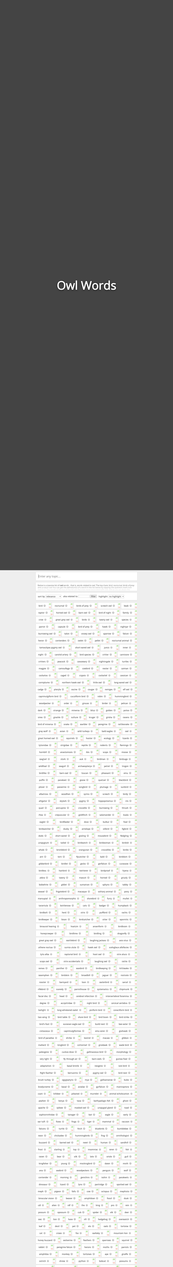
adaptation (45, 1065)
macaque (82, 891)
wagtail (43, 759)
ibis (87, 752)
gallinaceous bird (95, 1051)
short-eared (61, 835)
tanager (71, 1114)
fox (77, 1233)
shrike (69, 1037)
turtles (125, 661)
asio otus (123, 940)
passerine (61, 787)
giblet (64, 884)
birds (84, 619)
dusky (66, 828)
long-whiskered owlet (67, 1010)
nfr (85, 1219)
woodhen (65, 794)
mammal (106, 1121)
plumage (104, 787)
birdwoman (105, 842)
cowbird (86, 668)
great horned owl (46, 738)
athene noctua (45, 947)
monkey (66, 1254)
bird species (85, 654)
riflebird (42, 989)
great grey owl (63, 619)
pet (74, 1226)
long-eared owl (121, 682)
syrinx (86, 794)
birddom (123, 856)
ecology (107, 738)
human (104, 1142)
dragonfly (122, 933)
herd (64, 912)
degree (43, 1003)
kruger (92, 717)
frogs (74, 1121)
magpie (42, 668)
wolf (126, 1170)
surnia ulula (70, 947)
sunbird (124, 787)
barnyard (63, 982)
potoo (126, 710)
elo (89, 1226)
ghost (125, 1100)
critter (106, 654)
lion (55, 1219)
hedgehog (103, 1219)
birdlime (73, 933)
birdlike (42, 773)
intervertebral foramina (117, 996)
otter (105, 919)
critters (42, 661)
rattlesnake (123, 724)
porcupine (61, 807)
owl (127, 731)
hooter (89, 738)
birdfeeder (65, 821)
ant (41, 856)
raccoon (125, 1121)
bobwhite (43, 884)
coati (40, 1093)
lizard (63, 1184)
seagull (62, 766)
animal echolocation (119, 1093)
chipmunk (124, 989)
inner (125, 647)
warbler (83, 724)
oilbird (106, 828)
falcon (126, 633)
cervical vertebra (119, 1003)
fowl (125, 821)
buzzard (43, 1142)
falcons (42, 1128)
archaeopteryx (85, 766)
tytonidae (43, 745)
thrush (125, 807)
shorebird (91, 898)
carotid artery (61, 654)
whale (41, 849)
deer (127, 1212)
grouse (85, 703)
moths (106, 1247)
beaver (69, 1198)
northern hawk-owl (71, 682)
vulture (74, 717)
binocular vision (46, 1198)
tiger (89, 1121)
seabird (59, 1170)
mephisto (124, 1191)
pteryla (57, 689)
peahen (42, 1100)
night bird (92, 1003)
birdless (42, 870)
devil (57, 1226)
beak (126, 605)
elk (111, 1212)
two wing (42, 1017)
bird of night (105, 612)
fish (127, 1149)
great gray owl (46, 940)
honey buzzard (45, 1240)
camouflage (64, 668)
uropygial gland (105, 1107)
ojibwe (60, 1107)
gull (126, 1156)
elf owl (126, 689)
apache (41, 1107)
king (98, 1205)
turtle (61, 1128)
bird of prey (83, 626)
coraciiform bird (121, 1010)
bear (59, 1156)
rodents (104, 745)
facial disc (43, 996)
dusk (126, 1198)
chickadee (59, 1135)
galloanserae (106, 1079)
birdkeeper (44, 919)
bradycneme (44, 1086)
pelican (124, 703)
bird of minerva (45, 724)
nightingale (104, 661)
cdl (39, 1205)
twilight (42, 1010)
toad (126, 1107)
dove (86, 821)
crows (59, 1233)
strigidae (64, 745)
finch (79, 1128)
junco (106, 647)
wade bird (124, 1045)
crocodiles (106, 849)
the (83, 1205)
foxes (58, 1121)
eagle (107, 1114)
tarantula (43, 905)
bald (102, 856)
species (125, 619)
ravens (126, 717)
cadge (40, 689)
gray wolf (43, 731)
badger (102, 905)
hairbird (63, 870)
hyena (125, 870)
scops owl (44, 961)
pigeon (57, 1191)
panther (60, 968)
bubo (126, 1079)
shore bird (83, 1017)
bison (64, 919)
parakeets (124, 1177)
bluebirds (99, 1128)
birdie (126, 849)
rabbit (41, 1247)
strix (83, 912)
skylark (63, 801)
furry (109, 898)
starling (58, 1149)
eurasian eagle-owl (72, 1024)
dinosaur (43, 1184)
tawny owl (104, 619)
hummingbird (122, 696)
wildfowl (43, 766)
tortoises (87, 1254)
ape (106, 1254)
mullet (126, 898)
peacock (61, 661)
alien (54, 1205)
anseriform (98, 926)
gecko (83, 863)
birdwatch (83, 842)
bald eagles (107, 731)
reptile (84, 745)
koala (126, 814)
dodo (40, 835)
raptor (41, 612)
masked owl (80, 1107)
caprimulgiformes (72, 1031)
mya (87, 1079)
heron (41, 640)
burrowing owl (45, 633)
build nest (100, 1024)
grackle (56, 717)
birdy (125, 794)
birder (105, 703)
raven (41, 1156)
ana (41, 1170)
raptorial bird (71, 954)
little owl (97, 682)
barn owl (83, 612)
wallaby (96, 1233)
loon (84, 982)
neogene (99, 1065)
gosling (82, 835)
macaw (106, 1037)
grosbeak (103, 1045)
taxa (79, 1100)
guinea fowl (121, 1058)
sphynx (106, 884)
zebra (42, 877)
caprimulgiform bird (48, 696)
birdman (101, 759)
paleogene (44, 1051)
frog (103, 1135)
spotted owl (122, 1184)
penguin (107, 1170)
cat (40, 1233)
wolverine (67, 1240)
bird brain (103, 1017)
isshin (104, 1177)
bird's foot (44, 1024)
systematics (103, 989)
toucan (84, 773)
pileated (75, 1093)
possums (123, 1261)
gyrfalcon (100, 1086)
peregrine (102, 724)
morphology (122, 1051)
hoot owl (97, 954)
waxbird (80, 968)
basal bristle (73, 1065)
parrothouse (80, 989)
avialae (81, 1086)
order (66, 703)
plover (42, 787)
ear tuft (41, 1121)
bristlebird (61, 849)
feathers (87, 1240)
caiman (124, 668)
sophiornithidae (47, 1114)
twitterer (83, 870)
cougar (91, 689)
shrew (62, 1261)
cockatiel (103, 675)
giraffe (125, 1254)
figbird (125, 828)
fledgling (124, 835)
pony (126, 891)
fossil (109, 1198)
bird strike (124, 1017)
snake (66, 724)
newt (85, 1142)
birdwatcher (45, 828)
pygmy (82, 801)
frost (40, 1149)
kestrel (87, 1037)
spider (96, 1212)
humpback (123, 905)
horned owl (61, 612)
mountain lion (121, 1233)
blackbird (123, 780)
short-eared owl (83, 647)
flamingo (124, 745)
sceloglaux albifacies (119, 947)
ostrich (42, 1261)
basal (64, 1086)
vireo (40, 717)
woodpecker (45, 703)
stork (63, 759)
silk (75, 1156)
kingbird (62, 1045)
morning (64, 1177)
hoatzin (74, 926)
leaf (40, 1226)
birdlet (64, 863)
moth (125, 1163)
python (82, 1261)
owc (40, 1219)
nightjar (124, 626)
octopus (105, 1191)
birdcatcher (84, 919)
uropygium (43, 842)
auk (81, 759)
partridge (99, 1184)
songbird (83, 787)
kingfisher (43, 1163)
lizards (126, 738)
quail (41, 807)
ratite (124, 961)
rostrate (125, 975)
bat (90, 1114)
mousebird (103, 835)
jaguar (105, 975)
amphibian (89, 1198)
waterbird (104, 982)
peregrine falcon (64, 1247)
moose (125, 752)
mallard (42, 1045)
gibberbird (44, 863)
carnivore (124, 654)
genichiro (85, 1177)
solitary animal (105, 891)
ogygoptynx (67, 1079)
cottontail (82, 1045)
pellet (97, 640)
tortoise (124, 1226)
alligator (43, 801)
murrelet (94, 1093)
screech (106, 794)
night (40, 654)
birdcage (123, 759)
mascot (82, 877)
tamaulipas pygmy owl (50, 647)
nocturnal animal (120, 640)
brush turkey (44, 1079)
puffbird (103, 912)
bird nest (122, 1072)
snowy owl (86, 633)
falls (74, 1191)
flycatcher (81, 856)
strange (57, 710)
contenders (60, 640)
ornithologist (122, 1135)
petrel (107, 766)
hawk (105, 626)
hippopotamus (105, 801)
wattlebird (71, 940)
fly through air (70, 1058)
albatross (43, 794)
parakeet (62, 780)
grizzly (124, 877)
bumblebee (122, 1128)
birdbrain (122, 926)
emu (126, 773)
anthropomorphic (67, 898)
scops (105, 752)
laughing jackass (98, 940)
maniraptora (123, 1086)
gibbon (125, 1037)
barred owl (65, 1142)
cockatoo (43, 675)
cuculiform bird (77, 696)
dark (40, 710)
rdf (69, 1205)
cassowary (82, 661)
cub (79, 1212)
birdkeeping (102, 968)
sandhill (124, 1142)
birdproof (105, 870)
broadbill (85, 975)
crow (41, 619)
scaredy (60, 989)
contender (43, 1177)
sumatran (85, 884)
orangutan (84, 849)
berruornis (73, 1072)
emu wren (100, 1031)
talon (66, 633)
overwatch (124, 1219)
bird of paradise (46, 1037)
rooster (42, 982)
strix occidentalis (72, 961)
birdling (97, 933)
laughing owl (101, 961)
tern (60, 856)
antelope (86, 828)
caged (63, 675)
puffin (42, 780)
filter (93, 596)
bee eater (123, 1024)
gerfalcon (102, 863)
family (126, 612)
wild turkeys (84, 731)
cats (85, 905)
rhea (41, 814)
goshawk (123, 1031)
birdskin (65, 975)
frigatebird (61, 891)
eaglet (43, 821)
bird (41, 605)
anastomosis (66, 752)
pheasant (106, 773)
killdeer (57, 1093)
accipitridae (66, 1003)
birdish (125, 842)
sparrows (106, 1240)
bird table (62, 1017)
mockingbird (86, 1163)
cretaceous (45, 1031)
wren (111, 1149)
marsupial (43, 898)
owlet (80, 640)
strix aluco (122, 954)
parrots (125, 1247)
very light (44, 1058)
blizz (93, 710)
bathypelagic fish (102, 1100)
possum (42, 1212)
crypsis (82, 675)
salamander (105, 814)
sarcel (125, 982)
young (64, 1163)
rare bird (122, 1065)
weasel (41, 891)
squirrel (125, 1240)
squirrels (70, 738)
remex (41, 968)
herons (87, 1247)
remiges (109, 689)
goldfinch (82, 814)
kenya (61, 1100)
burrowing (104, 807)
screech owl (106, 605)
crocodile (82, 807)
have (70, 1219)
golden (109, 710)
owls (106, 1226)
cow (89, 1191)
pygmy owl (98, 1072)
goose (82, 780)
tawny (62, 877)
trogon (125, 766)
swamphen (43, 975)
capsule (61, 626)
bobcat (102, 1261)
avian (62, 731)
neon (40, 1135)
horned (103, 877)
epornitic (124, 919)
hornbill (43, 752)
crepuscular (60, 814)
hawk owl (92, 947)
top (74, 1149)
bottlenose (65, 905)
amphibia (44, 1254)
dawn (107, 1163)
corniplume (44, 682)
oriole (109, 1156)
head (62, 996)
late (92, 1156)
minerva (76, 710)
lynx (80, 1184)
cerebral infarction (85, 996)
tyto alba (44, 954)
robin (100, 696)
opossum (61, 1212)
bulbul (106, 821)
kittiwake (124, 968)
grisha (109, 717)
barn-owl (64, 773)
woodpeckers (83, 1170)
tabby (125, 884)
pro (112, 1205)
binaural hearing (48, 926)
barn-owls (97, 1058)
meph (41, 1191)
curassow (123, 863)
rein (127, 1205)
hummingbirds (82, 1135)
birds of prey (82, 605)
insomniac (93, 1149)
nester (106, 668)
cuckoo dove (68, 1051)
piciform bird (95, 1010)
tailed (63, 842)
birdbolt (44, 912)
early (125, 1114)
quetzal (102, 780)
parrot (42, 626)
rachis (124, 912)
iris (126, 801)
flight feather (46, 1072)
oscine (74, 689)
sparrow (107, 633)
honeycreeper (46, 933)
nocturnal (59, 605)
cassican (124, 675)
